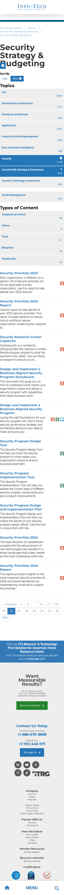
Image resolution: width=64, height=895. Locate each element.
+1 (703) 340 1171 (35, 659)
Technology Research (11, 28)
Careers (32, 797)
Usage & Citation (32, 805)
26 (57, 611)
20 (11, 611)
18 (56, 604)
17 (48, 604)
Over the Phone (32, 837)
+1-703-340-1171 (32, 744)
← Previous (9, 604)
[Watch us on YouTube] (27, 765)
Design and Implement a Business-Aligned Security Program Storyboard (21, 373)
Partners (32, 822)
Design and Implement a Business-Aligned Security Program (21, 409)
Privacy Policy (32, 811)
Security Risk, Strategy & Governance (19, 31)
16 (41, 604)
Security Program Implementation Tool (17, 475)
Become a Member (30, 705)
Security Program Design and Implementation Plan (21, 507)
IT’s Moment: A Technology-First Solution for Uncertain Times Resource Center (33, 647)
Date (4, 78)
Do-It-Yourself (32, 834)
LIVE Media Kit (32, 825)
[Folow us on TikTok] (27, 773)
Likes (16, 78)
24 (42, 611)
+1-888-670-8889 (32, 734)
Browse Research (32, 852)
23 (34, 611)
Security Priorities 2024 (19, 537)
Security (32, 28)
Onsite (32, 840)
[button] (32, 888)
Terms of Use (32, 808)
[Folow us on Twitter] (36, 765)
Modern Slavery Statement (32, 813)
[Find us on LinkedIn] (18, 765)
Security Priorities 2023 (19, 273)
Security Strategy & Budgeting (16, 35)
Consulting (32, 843)
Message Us (30, 752)
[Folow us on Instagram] (18, 773)
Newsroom (32, 799)
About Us (32, 794)
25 (49, 611)
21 (19, 611)
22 (26, 611)
